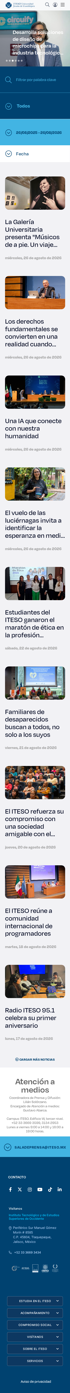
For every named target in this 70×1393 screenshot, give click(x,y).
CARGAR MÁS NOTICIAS (37, 1059)
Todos (23, 105)
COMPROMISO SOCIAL (35, 1325)
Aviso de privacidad (36, 1381)
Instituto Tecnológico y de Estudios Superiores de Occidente (34, 1216)
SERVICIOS (35, 1361)
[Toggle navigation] (61, 4)
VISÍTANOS (35, 1337)
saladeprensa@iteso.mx (40, 1147)
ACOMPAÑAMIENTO (35, 1313)
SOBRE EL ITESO (35, 1349)
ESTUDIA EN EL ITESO (35, 1301)
